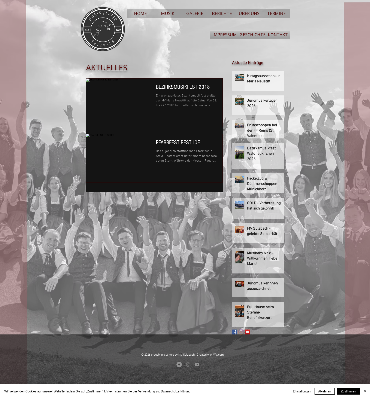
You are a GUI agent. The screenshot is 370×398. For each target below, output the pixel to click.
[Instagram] (241, 332)
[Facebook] (234, 332)
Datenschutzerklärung (176, 391)
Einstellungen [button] (302, 391)
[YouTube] (247, 332)
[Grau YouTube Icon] (197, 364)
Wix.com (218, 355)
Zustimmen (348, 391)
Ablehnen (324, 391)
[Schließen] (364, 391)
